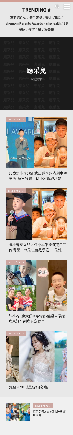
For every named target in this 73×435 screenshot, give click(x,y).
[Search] (57, 6)
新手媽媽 (35, 18)
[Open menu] (67, 6)
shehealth (53, 23)
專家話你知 (18, 18)
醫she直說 (53, 18)
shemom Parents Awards (24, 23)
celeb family (16, 119)
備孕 (31, 29)
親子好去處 (46, 29)
